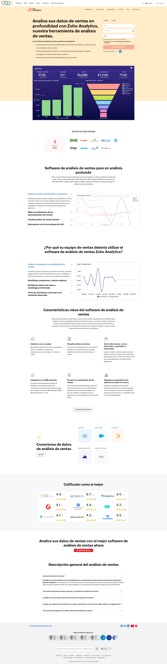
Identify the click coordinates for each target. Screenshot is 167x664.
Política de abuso (101, 657)
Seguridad (71, 655)
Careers (65, 655)
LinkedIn (120, 51)
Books (38, 3)
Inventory (45, 3)
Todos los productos (57, 3)
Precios (121, 9)
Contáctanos (59, 655)
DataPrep (19, 3)
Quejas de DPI (87, 655)
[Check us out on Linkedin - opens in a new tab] (128, 626)
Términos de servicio (120, 41)
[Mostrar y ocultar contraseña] (133, 31)
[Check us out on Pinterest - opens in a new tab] (136, 626)
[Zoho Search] (142, 3)
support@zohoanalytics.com (42, 626)
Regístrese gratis (83, 550)
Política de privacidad (68, 657)
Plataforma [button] (88, 9)
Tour (128, 9)
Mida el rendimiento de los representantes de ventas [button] (40, 213)
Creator (31, 3)
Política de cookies (78, 657)
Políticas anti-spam (96, 655)
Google (117, 51)
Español (150, 3)
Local (114, 20)
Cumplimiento (78, 655)
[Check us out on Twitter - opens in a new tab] (125, 626)
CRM (25, 3)
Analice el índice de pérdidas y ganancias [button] (47, 194)
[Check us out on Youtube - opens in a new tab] (132, 626)
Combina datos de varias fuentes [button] (43, 219)
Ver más (40, 454)
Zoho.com (7, 3)
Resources (136, 9)
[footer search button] (97, 649)
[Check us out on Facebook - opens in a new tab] (121, 626)
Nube (106, 20)
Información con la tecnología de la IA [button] (46, 224)
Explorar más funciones (83, 409)
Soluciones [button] (110, 9)
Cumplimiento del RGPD (90, 657)
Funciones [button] (99, 9)
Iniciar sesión (160, 3)
